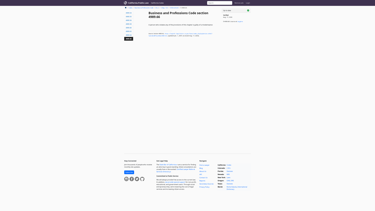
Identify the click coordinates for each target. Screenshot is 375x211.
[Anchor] (214, 24)
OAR (228, 181)
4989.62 (129, 31)
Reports (202, 181)
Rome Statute (232, 187)
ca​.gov (240, 21)
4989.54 (129, 13)
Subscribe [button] (129, 172)
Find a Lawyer (204, 165)
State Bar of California (168, 165)
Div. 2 (157, 8)
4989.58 (129, 24)
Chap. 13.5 (164, 8)
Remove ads (239, 3)
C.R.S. (229, 168)
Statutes (230, 171)
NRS (228, 174)
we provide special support (175, 182)
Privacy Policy (204, 187)
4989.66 (129, 39)
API (200, 174)
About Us (202, 171)
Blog (201, 168)
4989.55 (129, 17)
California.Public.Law (138, 3)
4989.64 (129, 35)
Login (248, 3)
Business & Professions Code (144, 8)
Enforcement (174, 8)
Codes (131, 8)
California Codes (157, 3)
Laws (228, 177)
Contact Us (203, 178)
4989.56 (129, 20)
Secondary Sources (206, 184)
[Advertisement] (236, 56)
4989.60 (129, 28)
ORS (232, 181)
